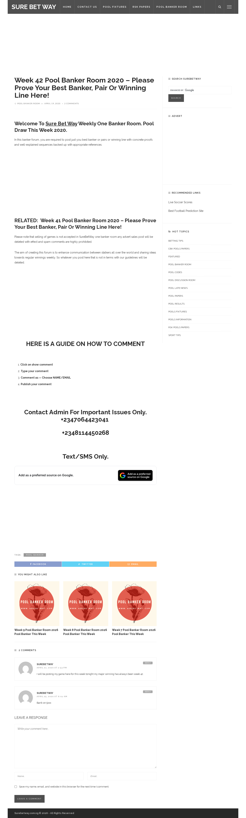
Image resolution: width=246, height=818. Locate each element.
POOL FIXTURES (115, 7)
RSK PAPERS (141, 7)
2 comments (71, 103)
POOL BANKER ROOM (171, 7)
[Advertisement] (123, 42)
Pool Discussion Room (181, 280)
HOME (67, 7)
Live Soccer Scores (180, 202)
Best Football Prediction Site (185, 210)
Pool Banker (35, 555)
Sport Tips (174, 335)
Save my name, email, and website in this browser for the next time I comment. (64, 786)
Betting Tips (175, 240)
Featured (174, 256)
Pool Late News (178, 288)
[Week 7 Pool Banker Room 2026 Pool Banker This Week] (134, 603)
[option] (36, 608)
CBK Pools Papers (178, 248)
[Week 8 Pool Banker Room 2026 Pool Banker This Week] (85, 603)
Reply (148, 663)
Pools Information (179, 319)
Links (197, 7)
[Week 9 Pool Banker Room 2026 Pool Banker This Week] (36, 603)
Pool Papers (175, 296)
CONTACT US (87, 7)
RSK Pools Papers (178, 327)
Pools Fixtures (177, 311)
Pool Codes (175, 272)
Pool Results (176, 303)
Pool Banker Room (28, 103)
